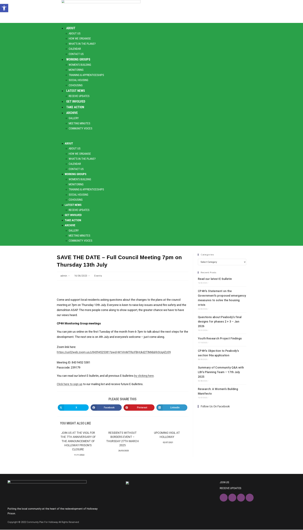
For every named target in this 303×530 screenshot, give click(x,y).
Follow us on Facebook (215, 406)
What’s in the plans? (82, 43)
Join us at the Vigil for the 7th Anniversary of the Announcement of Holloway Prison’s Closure (78, 441)
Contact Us (76, 54)
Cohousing (76, 85)
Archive (72, 113)
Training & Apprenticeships (86, 75)
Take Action (75, 107)
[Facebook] (224, 498)
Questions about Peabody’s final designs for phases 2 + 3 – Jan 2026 (219, 321)
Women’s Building (80, 64)
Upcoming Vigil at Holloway (167, 435)
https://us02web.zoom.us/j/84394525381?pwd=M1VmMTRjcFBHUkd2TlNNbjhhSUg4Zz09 (114, 352)
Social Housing (78, 80)
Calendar (75, 48)
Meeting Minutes (79, 123)
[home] (101, 11)
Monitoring (76, 69)
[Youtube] (250, 498)
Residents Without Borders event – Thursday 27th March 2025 (122, 439)
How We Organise (80, 38)
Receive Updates (79, 96)
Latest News (75, 91)
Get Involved (75, 101)
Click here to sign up (69, 384)
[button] (151, 135)
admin (63, 275)
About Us (74, 33)
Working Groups (78, 59)
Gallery (74, 118)
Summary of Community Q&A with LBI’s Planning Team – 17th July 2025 (221, 372)
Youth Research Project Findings (220, 338)
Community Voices (80, 128)
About (70, 28)
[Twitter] (232, 498)
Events (98, 275)
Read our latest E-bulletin (215, 278)
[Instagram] (241, 498)
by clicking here (144, 375)
